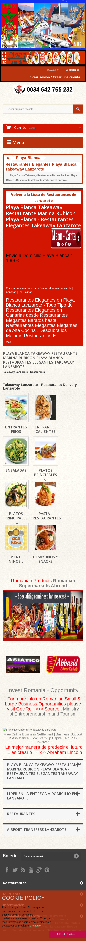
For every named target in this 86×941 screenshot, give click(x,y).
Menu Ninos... (16, 559)
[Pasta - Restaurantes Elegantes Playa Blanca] (45, 494)
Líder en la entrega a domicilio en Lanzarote (42, 795)
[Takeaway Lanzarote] (43, 89)
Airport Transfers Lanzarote (36, 829)
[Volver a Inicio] (8, 158)
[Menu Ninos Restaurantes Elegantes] (16, 537)
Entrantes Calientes (45, 429)
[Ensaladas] (16, 451)
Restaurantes (21, 813)
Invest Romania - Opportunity (43, 690)
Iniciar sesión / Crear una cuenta (54, 77)
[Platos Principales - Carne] (45, 451)
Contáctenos (72, 70)
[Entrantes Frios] (16, 407)
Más (8, 341)
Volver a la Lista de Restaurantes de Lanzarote (43, 197)
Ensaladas (15, 470)
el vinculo (35, 925)
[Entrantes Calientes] (45, 407)
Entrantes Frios (16, 429)
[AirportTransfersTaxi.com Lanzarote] (39, 869)
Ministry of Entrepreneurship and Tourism (44, 711)
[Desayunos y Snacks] (45, 537)
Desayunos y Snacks (45, 559)
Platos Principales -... (45, 475)
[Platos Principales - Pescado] (16, 494)
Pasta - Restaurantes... (48, 515)
